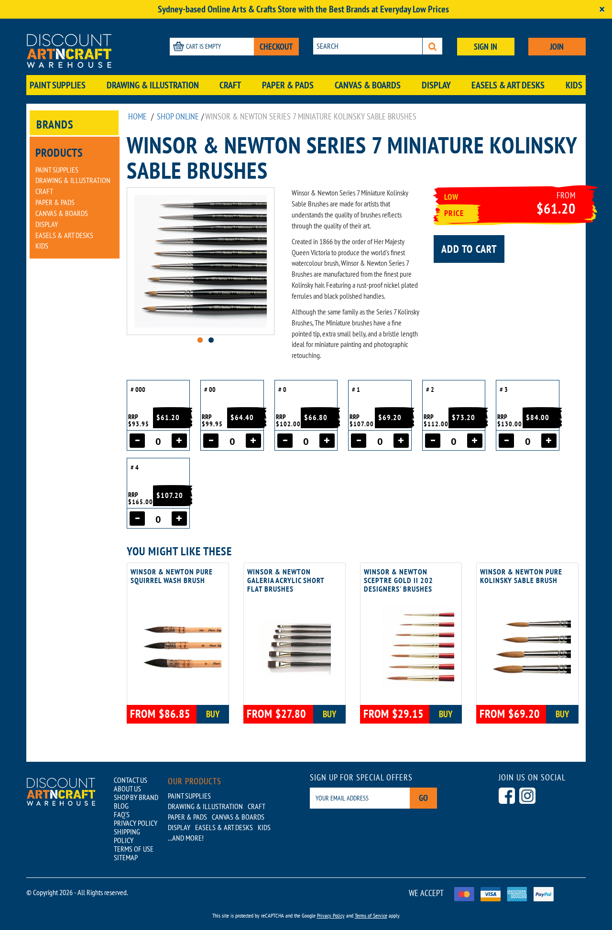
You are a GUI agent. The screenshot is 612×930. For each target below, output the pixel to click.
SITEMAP (126, 857)
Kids (574, 85)
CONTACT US (130, 780)
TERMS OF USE (133, 849)
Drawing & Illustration (153, 85)
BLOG (121, 806)
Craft (230, 85)
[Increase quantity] (179, 440)
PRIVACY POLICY (135, 823)
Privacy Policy (331, 915)
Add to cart (469, 249)
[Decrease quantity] (137, 440)
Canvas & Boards (368, 85)
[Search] (432, 46)
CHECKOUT (276, 46)
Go (423, 797)
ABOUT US (127, 788)
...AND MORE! (186, 838)
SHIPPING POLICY (127, 836)
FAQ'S (122, 814)
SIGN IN (485, 46)
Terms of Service (371, 915)
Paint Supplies (58, 85)
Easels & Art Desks (508, 85)
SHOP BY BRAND (136, 797)
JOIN (557, 46)
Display (436, 85)
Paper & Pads (288, 85)
